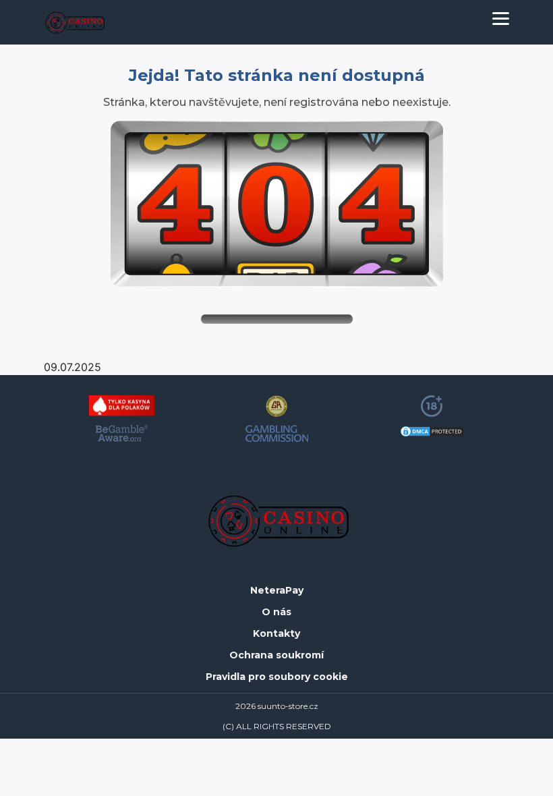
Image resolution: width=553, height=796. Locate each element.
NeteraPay (276, 590)
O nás (276, 612)
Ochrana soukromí (276, 655)
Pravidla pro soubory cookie (277, 677)
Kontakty (276, 633)
